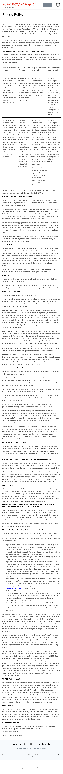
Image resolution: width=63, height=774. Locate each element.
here (26, 306)
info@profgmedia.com (13, 588)
